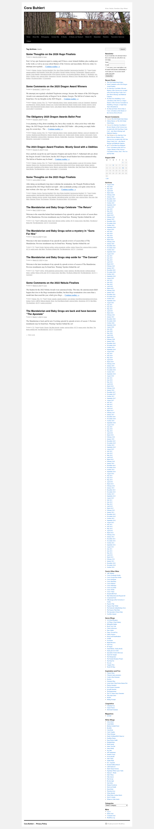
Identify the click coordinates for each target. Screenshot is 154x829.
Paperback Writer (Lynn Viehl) (115, 771)
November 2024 (111, 223)
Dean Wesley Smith (112, 740)
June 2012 (110, 526)
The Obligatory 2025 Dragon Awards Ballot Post (53, 116)
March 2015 (110, 459)
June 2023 (110, 258)
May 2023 (110, 260)
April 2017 (110, 408)
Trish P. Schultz (111, 797)
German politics (60, 221)
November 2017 (111, 394)
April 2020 (110, 335)
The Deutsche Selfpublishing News (116, 608)
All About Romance (112, 620)
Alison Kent (110, 722)
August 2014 (110, 473)
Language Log (111, 705)
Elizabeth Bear (111, 742)
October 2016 (110, 421)
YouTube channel (111, 614)
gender (28, 74)
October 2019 (110, 347)
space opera (79, 221)
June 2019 (110, 355)
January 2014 (110, 488)
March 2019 (110, 361)
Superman (65, 76)
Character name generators (114, 675)
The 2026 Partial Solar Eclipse (115, 82)
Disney (46, 327)
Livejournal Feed (111, 598)
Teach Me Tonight (112, 655)
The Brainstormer (111, 691)
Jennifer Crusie (111, 754)
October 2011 (110, 543)
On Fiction (110, 640)
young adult (29, 109)
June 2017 (110, 404)
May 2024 (110, 235)
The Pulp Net (110, 661)
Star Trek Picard (80, 167)
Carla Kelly (110, 730)
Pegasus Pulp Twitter (112, 606)
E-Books (64, 37)
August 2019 (110, 351)
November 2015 (111, 443)
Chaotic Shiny (111, 673)
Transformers (88, 137)
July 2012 (109, 524)
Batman (80, 133)
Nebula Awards (45, 301)
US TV (46, 223)
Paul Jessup (110, 779)
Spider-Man (63, 137)
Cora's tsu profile (111, 587)
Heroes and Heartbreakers (114, 636)
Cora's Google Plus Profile (114, 577)
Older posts (30, 335)
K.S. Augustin (111, 762)
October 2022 (110, 274)
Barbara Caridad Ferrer (113, 726)
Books (34, 70)
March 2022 (110, 288)
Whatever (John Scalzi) (113, 799)
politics (68, 221)
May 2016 (110, 431)
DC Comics (87, 163)
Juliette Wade (110, 760)
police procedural (60, 247)
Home (28, 37)
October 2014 (110, 469)
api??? (108, 145)
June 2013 (110, 502)
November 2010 (111, 565)
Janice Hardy (110, 748)
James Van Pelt (111, 746)
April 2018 (110, 384)
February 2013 (111, 510)
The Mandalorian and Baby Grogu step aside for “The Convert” (62, 257)
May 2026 (110, 188)
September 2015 (111, 447)
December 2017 (111, 392)
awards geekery (31, 72)
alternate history (58, 102)
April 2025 (110, 213)
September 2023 (111, 252)
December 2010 (111, 563)
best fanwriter (41, 72)
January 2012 (110, 537)
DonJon (109, 679)
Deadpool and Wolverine (39, 135)
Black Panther (49, 195)
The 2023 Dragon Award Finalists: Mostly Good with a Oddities (62, 146)
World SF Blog (111, 667)
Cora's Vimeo (110, 591)
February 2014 (111, 486)
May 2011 (110, 553)
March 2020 (110, 337)
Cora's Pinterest (111, 583)
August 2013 (110, 498)
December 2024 (111, 221)
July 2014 (109, 475)
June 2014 (110, 477)
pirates (62, 327)
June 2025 (110, 209)
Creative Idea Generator (113, 677)
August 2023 (110, 254)
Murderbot (91, 74)
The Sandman (30, 303)
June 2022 (110, 282)
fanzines (73, 72)
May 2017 (110, 406)
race (37, 76)
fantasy (67, 72)
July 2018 (109, 378)
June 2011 (110, 551)
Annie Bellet (110, 724)
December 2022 (111, 270)
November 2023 (111, 248)
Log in (108, 811)
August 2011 (110, 547)
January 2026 (110, 197)
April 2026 (110, 191)
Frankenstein (80, 72)
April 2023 (110, 262)
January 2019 (110, 366)
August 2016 (110, 425)
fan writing (56, 72)
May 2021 (110, 309)
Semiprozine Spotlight (77, 70)
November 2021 (111, 296)
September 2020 (111, 325)
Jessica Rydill (110, 756)
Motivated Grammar (112, 710)
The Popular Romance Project (115, 659)
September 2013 (111, 496)
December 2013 (111, 490)
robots (73, 247)
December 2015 (111, 441)
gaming (89, 104)
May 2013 (110, 504)
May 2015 (110, 455)
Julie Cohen (110, 758)
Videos (28, 41)
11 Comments (62, 169)
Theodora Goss (111, 791)
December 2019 (111, 343)
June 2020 (110, 331)
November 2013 (111, 492)
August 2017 (110, 400)
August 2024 (110, 229)
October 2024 (110, 225)
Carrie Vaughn (111, 732)
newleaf (109, 716)
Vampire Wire (110, 665)
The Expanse (45, 199)
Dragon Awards (40, 104)
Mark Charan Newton (113, 769)
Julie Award (58, 107)
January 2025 (110, 219)
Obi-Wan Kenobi (80, 271)
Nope (52, 301)
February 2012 (111, 534)
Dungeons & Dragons (46, 165)
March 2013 (110, 508)
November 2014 (111, 467)
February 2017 (111, 412)
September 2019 (111, 349)
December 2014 (111, 465)
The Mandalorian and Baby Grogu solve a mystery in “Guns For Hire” (60, 232)
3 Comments (47, 78)
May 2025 (110, 211)
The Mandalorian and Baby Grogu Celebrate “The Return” (59, 207)
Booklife (109, 728)
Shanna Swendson (112, 785)
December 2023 (111, 245)
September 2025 (111, 205)
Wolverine (29, 139)
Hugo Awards (35, 74)
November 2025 (111, 201)
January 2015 (110, 463)
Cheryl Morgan (111, 734)
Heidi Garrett (110, 744)
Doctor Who (49, 72)
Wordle (109, 697)
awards (54, 299)
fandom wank (77, 104)
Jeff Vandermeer (111, 752)
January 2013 (110, 512)
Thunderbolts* (79, 137)
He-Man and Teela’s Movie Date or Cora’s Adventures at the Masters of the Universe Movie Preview (116, 111)
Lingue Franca (111, 707)
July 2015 (109, 451)
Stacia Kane (110, 789)
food (53, 221)
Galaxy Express (111, 634)
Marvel (64, 107)
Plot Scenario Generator (113, 687)
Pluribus (33, 76)
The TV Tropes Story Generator (115, 693)
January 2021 (110, 317)
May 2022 (110, 284)
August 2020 (110, 327)
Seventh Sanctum (111, 689)
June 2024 (110, 233)
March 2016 (110, 435)
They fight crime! (111, 695)
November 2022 (111, 272)
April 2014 (110, 482)
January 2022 (110, 292)
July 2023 (109, 256)
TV (85, 70)
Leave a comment (46, 303)
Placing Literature (111, 685)
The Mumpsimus (111, 657)
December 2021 (111, 294)
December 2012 (111, 514)
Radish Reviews (111, 642)
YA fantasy (52, 199)
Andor (94, 70)
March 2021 (110, 313)
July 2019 (109, 353)
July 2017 (109, 402)
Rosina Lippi (110, 781)
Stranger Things (35, 199)
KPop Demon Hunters (59, 74)
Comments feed (111, 815)
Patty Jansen (110, 777)
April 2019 (110, 359)
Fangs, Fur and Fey (112, 632)
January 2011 (110, 561)
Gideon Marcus (111, 121)
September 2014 (111, 471)
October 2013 (110, 494)
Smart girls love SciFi (113, 650)
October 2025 (110, 203)
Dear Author (110, 630)
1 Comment (79, 249)
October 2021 (110, 298)
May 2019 (110, 357)
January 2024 (110, 243)
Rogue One (79, 247)
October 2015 (110, 445)
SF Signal (109, 646)
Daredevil (87, 102)
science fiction (44, 76)
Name (106, 62)
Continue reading (52, 66)
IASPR (109, 638)
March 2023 (110, 264)
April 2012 (110, 530)
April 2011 (110, 555)
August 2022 (110, 278)
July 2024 (109, 231)
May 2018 (110, 382)
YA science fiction (36, 78)
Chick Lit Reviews (112, 628)
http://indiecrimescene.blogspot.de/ (116, 596)
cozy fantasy (71, 299)
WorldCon (92, 76)
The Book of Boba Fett (52, 249)
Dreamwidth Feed (112, 594)
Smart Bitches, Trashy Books (115, 648)
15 (123, 168)
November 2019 (111, 345)
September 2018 (111, 374)
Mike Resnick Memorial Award (76, 107)
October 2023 (110, 250)
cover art (80, 102)
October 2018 (110, 372)
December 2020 (111, 319)
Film (55, 70)
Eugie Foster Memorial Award (63, 104)
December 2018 (111, 368)
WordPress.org (111, 817)
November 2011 (111, 541)
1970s (42, 271)
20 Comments (72, 199)
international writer (46, 74)
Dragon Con (50, 104)
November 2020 (111, 321)
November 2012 (111, 516)
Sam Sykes (110, 783)
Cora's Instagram (111, 579)
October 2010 (110, 567)
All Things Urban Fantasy (114, 622)
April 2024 (110, 237)
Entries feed (110, 813)
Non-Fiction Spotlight (63, 70)
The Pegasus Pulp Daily (113, 610)
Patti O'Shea (110, 775)
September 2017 (111, 398)
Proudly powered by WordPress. (116, 824)
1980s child (43, 221)
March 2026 (110, 193)
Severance (52, 76)
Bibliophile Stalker (112, 624)
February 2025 (111, 217)
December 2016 (111, 416)
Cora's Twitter (110, 589)
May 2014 (110, 480)
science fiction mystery (90, 247)
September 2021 (111, 300)
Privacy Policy (41, 824)
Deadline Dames (111, 738)
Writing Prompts (111, 699)
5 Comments (58, 329)
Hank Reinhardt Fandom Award (40, 107)
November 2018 (111, 370)
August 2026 (110, 184)
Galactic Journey (90, 72)
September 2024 (111, 227)
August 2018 (110, 376)
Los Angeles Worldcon (73, 74)
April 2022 (110, 286)
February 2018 (111, 388)
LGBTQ (38, 301)
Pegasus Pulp (110, 604)
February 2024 (111, 241)
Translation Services (117, 37)
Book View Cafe (111, 626)
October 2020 (110, 323)
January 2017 (110, 414)
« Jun (107, 178)
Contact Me (55, 37)
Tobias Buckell (111, 793)
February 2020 (111, 339)
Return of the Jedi (41, 273)
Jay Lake (109, 750)
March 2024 (110, 239)
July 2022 (109, 280)
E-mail (107, 65)
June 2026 (110, 186)
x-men (47, 169)
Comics (39, 70)
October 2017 (110, 396)
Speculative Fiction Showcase (115, 653)
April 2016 (110, 433)
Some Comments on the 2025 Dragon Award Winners (56, 86)
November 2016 (111, 418)
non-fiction (72, 197)
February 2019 (111, 364)
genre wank (88, 135)
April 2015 (110, 457)
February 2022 (111, 290)
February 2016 (111, 437)
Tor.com (109, 663)
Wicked (95, 137)
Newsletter (97, 37)
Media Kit (88, 37)
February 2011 (111, 559)
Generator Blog (111, 681)
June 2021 (110, 307)
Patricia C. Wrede (111, 773)
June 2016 (110, 429)
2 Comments (45, 139)
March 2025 (110, 215)
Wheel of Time (73, 76)
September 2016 (111, 423)
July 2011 (109, 549)
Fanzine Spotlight (47, 70)
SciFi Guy (110, 644)
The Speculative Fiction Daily (115, 612)
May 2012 (110, 528)
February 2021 (111, 315)
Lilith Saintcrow (111, 766)
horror (52, 107)
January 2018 (110, 390)
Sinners (58, 76)
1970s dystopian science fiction (54, 271)
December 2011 (111, 539)
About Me (36, 37)
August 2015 (110, 449)
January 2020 (110, 341)
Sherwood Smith (111, 787)
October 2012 (110, 518)
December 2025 (111, 199)
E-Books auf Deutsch (76, 37)
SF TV (72, 221)
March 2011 (110, 557)
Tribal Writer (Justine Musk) (114, 795)
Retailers (106, 37)
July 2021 (109, 305)
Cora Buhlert (34, 7)
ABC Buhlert (110, 573)
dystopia (71, 271)
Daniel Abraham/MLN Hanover (115, 736)
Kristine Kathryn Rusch (113, 764)
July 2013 (109, 500)
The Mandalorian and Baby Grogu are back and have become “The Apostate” (61, 312)
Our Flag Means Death (62, 301)
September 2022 (111, 276)
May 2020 (110, 333)
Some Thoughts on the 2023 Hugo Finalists (51, 177)
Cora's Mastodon (111, 581)
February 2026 (111, 195)
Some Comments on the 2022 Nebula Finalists (52, 282)
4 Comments (38, 109)
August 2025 (110, 207)
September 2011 (111, 545)
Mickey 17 (84, 74)
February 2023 (111, 266)
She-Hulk (91, 197)
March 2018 (110, 386)
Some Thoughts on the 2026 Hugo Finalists (51, 54)
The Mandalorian (39, 169)
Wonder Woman (83, 76)
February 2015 (111, 461)
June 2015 (110, 453)
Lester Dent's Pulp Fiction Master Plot (117, 683)
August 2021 (110, 302)
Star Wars (86, 221)
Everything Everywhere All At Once (64, 165)
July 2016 (109, 427)
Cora (45, 57)
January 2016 (110, 439)
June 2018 (110, 380)
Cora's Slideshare (111, 585)
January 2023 (110, 268)
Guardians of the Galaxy (41, 167)
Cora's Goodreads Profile (114, 575)
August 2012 (110, 522)
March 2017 (110, 410)
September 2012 (111, 520)
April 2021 (110, 311)
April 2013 (110, 506)
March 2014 (110, 484)
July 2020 (109, 329)
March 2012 (110, 532)
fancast (62, 72)
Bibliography (45, 37)
